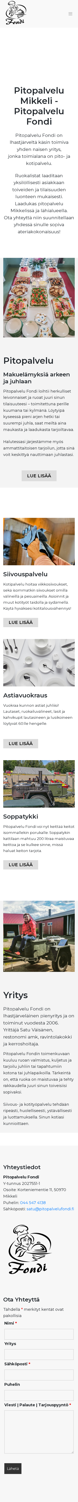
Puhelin (12, 1384)
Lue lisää (21, 622)
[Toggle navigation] (70, 14)
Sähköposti (17, 1364)
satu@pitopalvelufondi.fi (50, 1209)
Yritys (10, 1344)
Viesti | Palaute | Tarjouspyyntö (37, 1405)
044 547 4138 (33, 1202)
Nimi (10, 1323)
